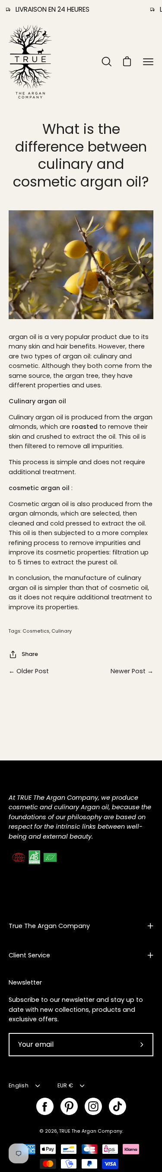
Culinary (61, 631)
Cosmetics (35, 631)
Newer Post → (132, 671)
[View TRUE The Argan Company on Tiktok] (117, 1106)
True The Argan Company (49, 926)
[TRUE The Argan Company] (30, 61)
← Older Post (29, 671)
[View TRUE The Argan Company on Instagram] (93, 1106)
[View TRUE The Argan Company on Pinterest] (69, 1106)
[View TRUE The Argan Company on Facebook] (45, 1106)
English (19, 1085)
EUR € (65, 1085)
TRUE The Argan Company (90, 1131)
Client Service (29, 955)
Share (30, 654)
